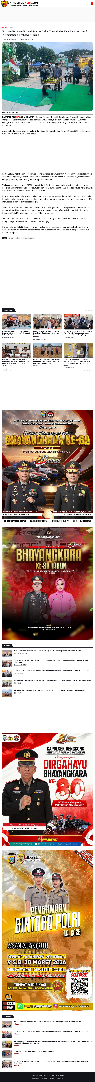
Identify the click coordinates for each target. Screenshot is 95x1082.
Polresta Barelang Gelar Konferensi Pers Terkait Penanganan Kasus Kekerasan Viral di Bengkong (78, 333)
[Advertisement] (48, 15)
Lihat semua (89, 310)
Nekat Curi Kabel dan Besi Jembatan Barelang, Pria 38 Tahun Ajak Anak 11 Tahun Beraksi (16, 333)
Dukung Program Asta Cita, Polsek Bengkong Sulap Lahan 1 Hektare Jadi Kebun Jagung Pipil (46, 361)
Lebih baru (7, 370)
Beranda (5, 27)
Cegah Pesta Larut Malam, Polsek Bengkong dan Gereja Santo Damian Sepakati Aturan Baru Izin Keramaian (47, 334)
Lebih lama (88, 370)
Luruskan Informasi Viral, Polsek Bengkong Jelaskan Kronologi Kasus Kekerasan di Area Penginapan (16, 361)
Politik (17, 238)
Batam (12, 27)
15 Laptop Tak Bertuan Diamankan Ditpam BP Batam (34, 1051)
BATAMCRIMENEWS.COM (55, 1075)
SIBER (52, 1078)
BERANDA (35, 1078)
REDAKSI (44, 1078)
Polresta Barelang (28, 238)
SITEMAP (60, 1078)
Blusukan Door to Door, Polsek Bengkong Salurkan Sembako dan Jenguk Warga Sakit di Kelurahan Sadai (77, 362)
